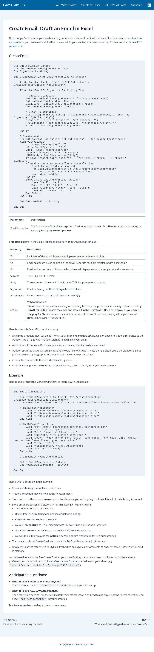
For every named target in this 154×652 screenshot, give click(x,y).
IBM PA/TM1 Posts (115, 5)
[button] (24, 5)
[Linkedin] (149, 5)
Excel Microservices (65, 5)
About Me (136, 5)
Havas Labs (11, 5)
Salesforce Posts (90, 5)
